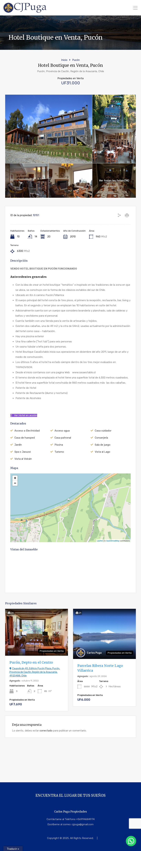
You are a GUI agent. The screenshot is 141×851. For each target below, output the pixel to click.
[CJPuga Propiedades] (25, 11)
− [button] (15, 483)
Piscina (59, 444)
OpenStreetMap (112, 540)
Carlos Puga (94, 652)
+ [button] (15, 478)
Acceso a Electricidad (27, 430)
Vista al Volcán (23, 458)
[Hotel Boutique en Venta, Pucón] (70, 503)
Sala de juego (102, 444)
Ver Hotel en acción (24, 415)
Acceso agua (62, 430)
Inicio (64, 59)
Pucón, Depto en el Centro (31, 662)
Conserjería (101, 437)
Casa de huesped (24, 437)
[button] (131, 841)
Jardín (18, 444)
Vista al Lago (102, 451)
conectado (46, 730)
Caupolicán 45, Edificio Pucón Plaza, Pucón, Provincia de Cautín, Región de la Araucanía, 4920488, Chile (34, 672)
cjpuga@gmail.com (83, 824)
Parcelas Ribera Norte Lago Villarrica (100, 668)
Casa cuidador (103, 430)
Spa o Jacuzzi (22, 451)
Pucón (76, 59)
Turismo (59, 451)
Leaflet (100, 540)
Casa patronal (63, 437)
